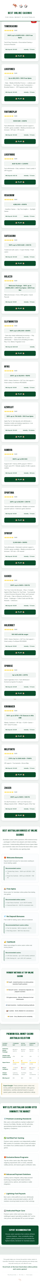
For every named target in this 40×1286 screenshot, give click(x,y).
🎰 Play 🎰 (20, 56)
